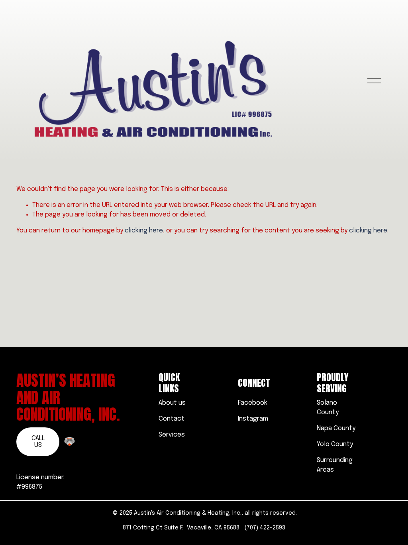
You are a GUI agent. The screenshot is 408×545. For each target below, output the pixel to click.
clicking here (144, 230)
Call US (38, 442)
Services (172, 434)
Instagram (253, 418)
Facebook (252, 402)
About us (172, 402)
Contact (171, 418)
